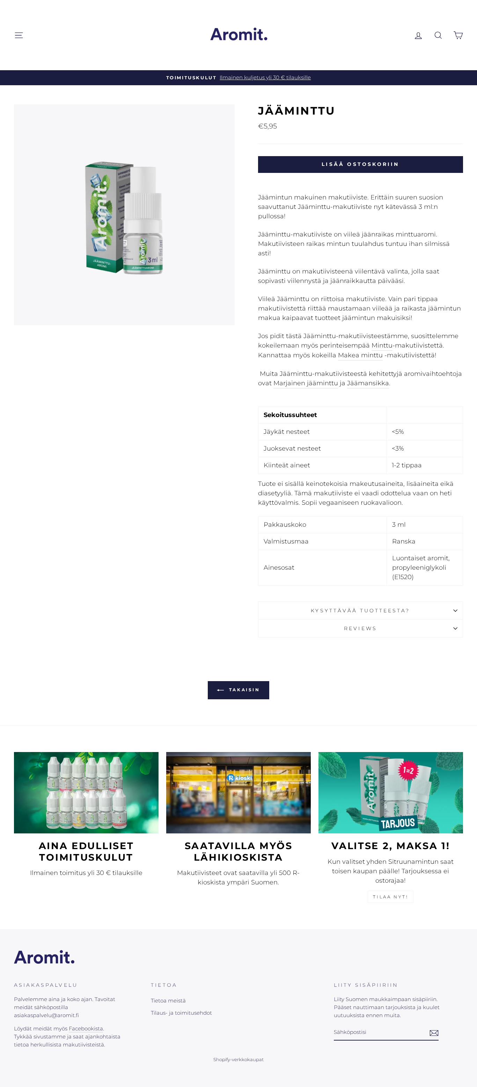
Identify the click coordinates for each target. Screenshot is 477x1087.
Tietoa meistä (168, 1000)
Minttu (382, 345)
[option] (238, 78)
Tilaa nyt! (390, 896)
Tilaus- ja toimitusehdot (181, 1012)
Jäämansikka (368, 383)
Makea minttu (360, 355)
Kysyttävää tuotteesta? (360, 610)
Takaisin (243, 690)
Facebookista (86, 1028)
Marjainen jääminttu (305, 383)
